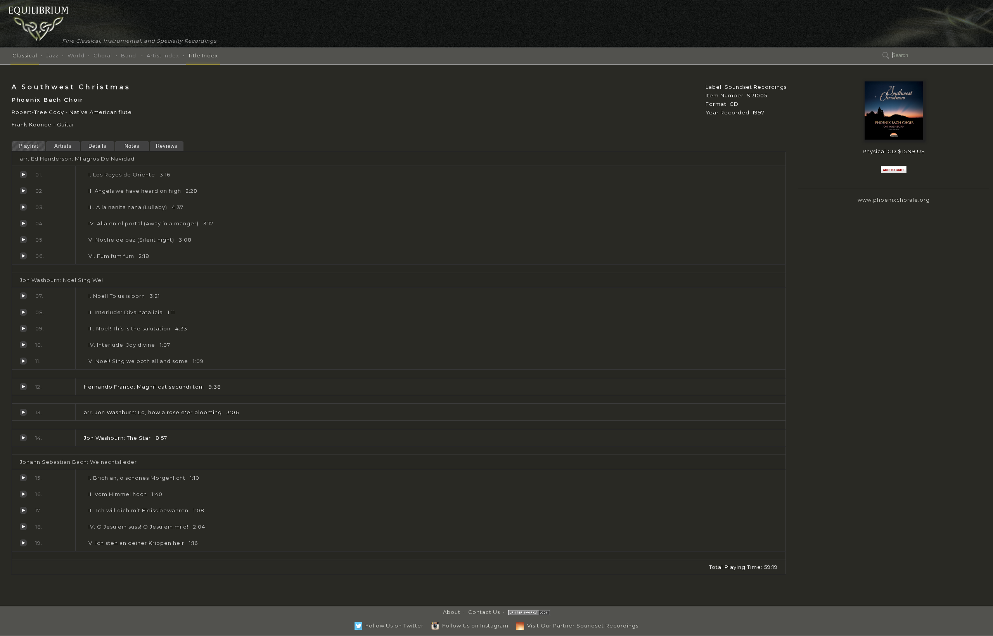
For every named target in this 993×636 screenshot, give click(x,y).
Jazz (52, 55)
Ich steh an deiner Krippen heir (23, 542)
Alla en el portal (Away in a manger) (23, 223)
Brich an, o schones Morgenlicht (23, 477)
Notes (132, 146)
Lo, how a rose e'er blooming (23, 412)
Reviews (167, 146)
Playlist (28, 146)
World (76, 55)
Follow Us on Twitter (393, 625)
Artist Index (163, 55)
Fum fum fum (23, 255)
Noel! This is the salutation (23, 328)
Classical (24, 55)
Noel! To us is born (23, 295)
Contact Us (484, 612)
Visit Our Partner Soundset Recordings (581, 625)
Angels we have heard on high (23, 190)
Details (97, 146)
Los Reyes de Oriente (23, 174)
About (451, 612)
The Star (23, 437)
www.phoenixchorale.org (894, 200)
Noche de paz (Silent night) (23, 239)
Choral (102, 55)
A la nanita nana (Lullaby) (23, 207)
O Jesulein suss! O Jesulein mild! (23, 526)
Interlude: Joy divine (23, 344)
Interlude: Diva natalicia (23, 312)
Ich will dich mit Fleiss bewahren (23, 510)
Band (128, 55)
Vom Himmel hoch (23, 494)
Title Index (203, 55)
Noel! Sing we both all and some (23, 361)
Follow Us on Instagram (474, 625)
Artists (63, 146)
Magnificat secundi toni (23, 386)
